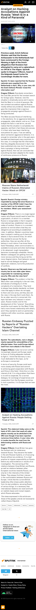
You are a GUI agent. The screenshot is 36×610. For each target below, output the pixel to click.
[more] (33, 194)
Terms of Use (18, 582)
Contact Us (4, 585)
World (3, 566)
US (9, 509)
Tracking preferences (18, 588)
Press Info (10, 582)
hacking (25, 505)
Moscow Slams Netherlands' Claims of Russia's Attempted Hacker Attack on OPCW (16, 188)
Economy (25, 566)
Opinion (4, 505)
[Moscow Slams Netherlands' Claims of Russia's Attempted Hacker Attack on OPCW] (18, 170)
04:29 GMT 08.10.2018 (8, 21)
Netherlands (17, 505)
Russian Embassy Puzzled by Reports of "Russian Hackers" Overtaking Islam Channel (17, 326)
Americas (11, 566)
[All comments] (3, 607)
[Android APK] (6, 593)
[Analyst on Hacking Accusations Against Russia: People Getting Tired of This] (18, 400)
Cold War (4, 509)
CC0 (2, 44)
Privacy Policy (21, 585)
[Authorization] (25, 2)
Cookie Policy (12, 585)
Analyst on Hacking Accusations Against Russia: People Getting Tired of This (17, 417)
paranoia (31, 505)
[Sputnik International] (6, 3)
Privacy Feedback (6, 588)
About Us (4, 582)
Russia (10, 505)
